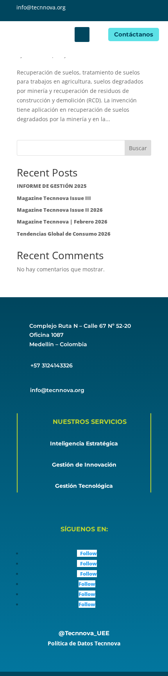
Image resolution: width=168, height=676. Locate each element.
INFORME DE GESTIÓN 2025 (52, 185)
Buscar (138, 148)
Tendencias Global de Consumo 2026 (64, 233)
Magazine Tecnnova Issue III (54, 198)
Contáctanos (133, 34)
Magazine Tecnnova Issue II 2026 (60, 209)
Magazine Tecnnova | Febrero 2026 (62, 221)
